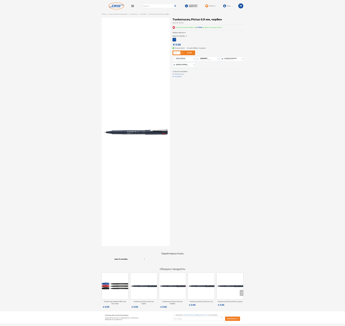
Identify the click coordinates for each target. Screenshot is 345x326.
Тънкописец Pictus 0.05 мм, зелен (230, 301)
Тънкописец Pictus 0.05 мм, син (201, 301)
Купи (189, 53)
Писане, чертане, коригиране (118, 14)
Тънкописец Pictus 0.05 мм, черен (144, 302)
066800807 (193, 5)
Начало (104, 14)
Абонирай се (232, 319)
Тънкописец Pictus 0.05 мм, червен (172, 302)
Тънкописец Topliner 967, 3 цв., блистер (115, 302)
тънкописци (134, 14)
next (241, 293)
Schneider (143, 14)
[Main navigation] (132, 6)
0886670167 (193, 6)
